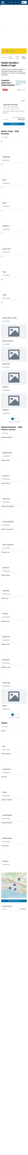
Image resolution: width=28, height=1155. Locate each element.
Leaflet (10, 897)
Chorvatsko (4, 57)
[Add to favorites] (24, 90)
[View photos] (18, 90)
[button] (18, 879)
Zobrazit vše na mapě (14, 900)
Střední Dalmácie (11, 57)
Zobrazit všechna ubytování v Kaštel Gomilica (21, 82)
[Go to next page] (18, 419)
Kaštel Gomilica (15, 106)
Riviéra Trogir (17, 57)
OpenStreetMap (17, 897)
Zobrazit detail (14, 124)
